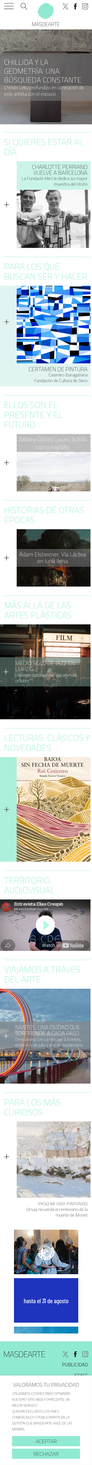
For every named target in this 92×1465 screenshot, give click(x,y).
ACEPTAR (46, 1441)
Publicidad (75, 1364)
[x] (65, 6)
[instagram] (85, 6)
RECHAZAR (46, 1454)
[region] (46, 1420)
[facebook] (75, 6)
